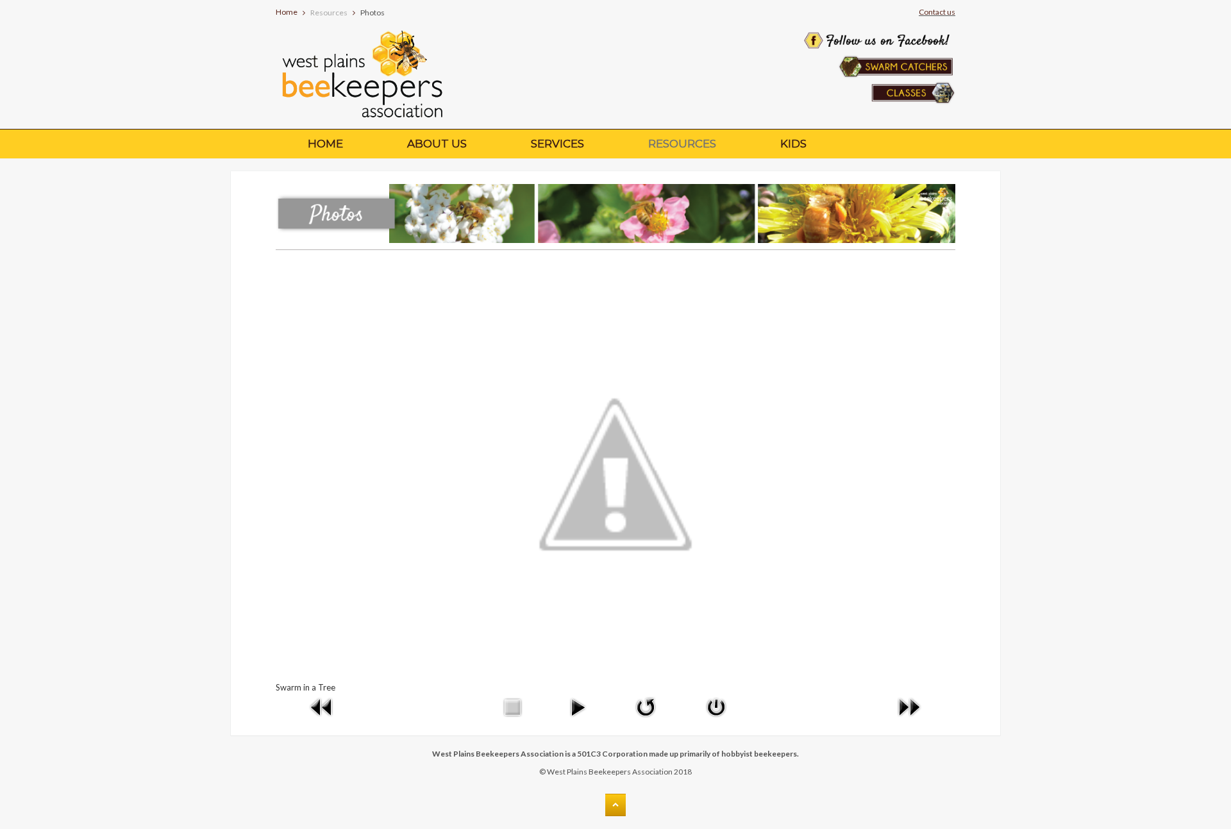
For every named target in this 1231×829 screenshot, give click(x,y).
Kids (793, 143)
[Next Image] (909, 706)
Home (286, 12)
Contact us (937, 12)
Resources (682, 143)
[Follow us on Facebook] (877, 23)
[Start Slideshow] (577, 706)
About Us (437, 143)
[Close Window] (716, 706)
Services (557, 143)
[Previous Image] (321, 706)
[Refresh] (645, 706)
